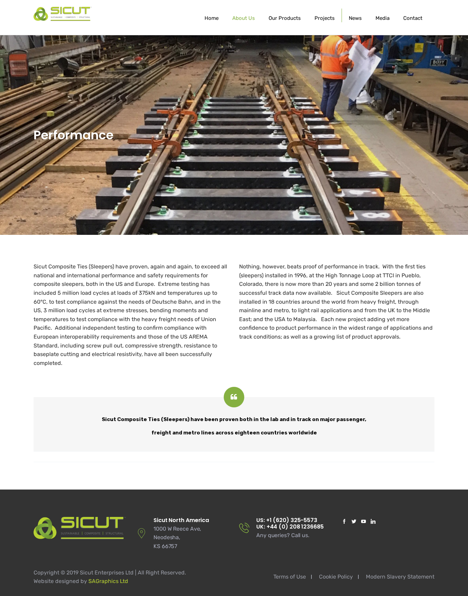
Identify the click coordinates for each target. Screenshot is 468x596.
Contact (412, 18)
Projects (325, 18)
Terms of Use (289, 576)
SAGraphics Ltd (108, 581)
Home (212, 18)
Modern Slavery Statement (400, 576)
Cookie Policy (336, 576)
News (355, 18)
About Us (243, 18)
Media (382, 18)
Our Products (285, 18)
